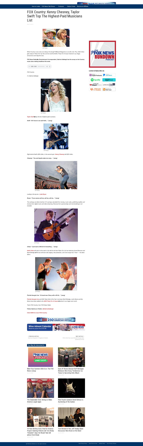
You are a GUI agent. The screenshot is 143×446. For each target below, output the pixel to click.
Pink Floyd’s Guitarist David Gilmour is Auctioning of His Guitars (70, 401)
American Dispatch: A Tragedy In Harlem (38, 338)
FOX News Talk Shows (48, 7)
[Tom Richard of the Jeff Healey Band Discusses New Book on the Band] (71, 417)
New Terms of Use (93, 443)
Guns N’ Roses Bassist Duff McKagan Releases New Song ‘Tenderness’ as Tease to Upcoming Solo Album (71, 371)
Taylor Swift (30, 117)
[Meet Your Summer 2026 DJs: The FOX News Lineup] (40, 357)
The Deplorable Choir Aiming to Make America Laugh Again (39, 401)
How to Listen (36, 6)
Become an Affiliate (82, 6)
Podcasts (60, 7)
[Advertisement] (102, 25)
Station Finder (71, 6)
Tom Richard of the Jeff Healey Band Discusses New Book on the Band (70, 430)
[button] (114, 6)
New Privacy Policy (83, 443)
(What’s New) (102, 443)
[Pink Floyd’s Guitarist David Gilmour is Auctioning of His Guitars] (71, 388)
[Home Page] (29, 6)
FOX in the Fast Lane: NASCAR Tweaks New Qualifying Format (73, 338)
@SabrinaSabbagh (48, 309)
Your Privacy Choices (111, 443)
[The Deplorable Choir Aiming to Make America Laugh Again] (40, 388)
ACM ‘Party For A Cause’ (51, 301)
